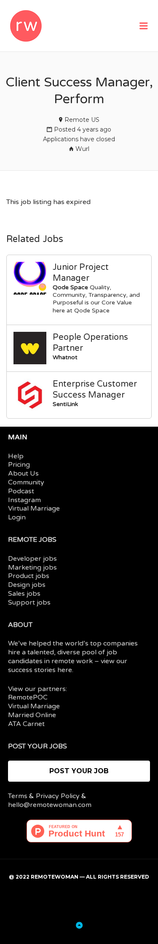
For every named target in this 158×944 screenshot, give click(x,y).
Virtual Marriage (34, 508)
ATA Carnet (26, 724)
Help (16, 456)
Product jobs (28, 576)
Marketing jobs (32, 567)
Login (17, 517)
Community (26, 482)
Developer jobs (32, 558)
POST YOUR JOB (79, 771)
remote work (72, 661)
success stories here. (40, 670)
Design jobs (27, 585)
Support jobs (29, 602)
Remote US (81, 120)
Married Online (32, 715)
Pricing (19, 464)
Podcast (21, 491)
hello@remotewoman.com (49, 805)
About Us (23, 473)
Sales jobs (24, 593)
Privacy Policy (58, 796)
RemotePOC (28, 697)
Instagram (24, 500)
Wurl (82, 149)
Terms (17, 796)
